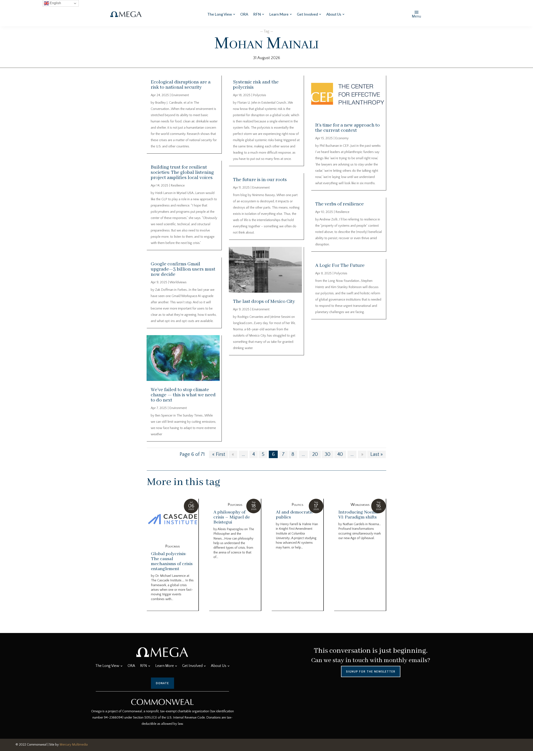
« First (218, 454)
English (55, 3)
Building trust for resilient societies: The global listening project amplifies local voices (182, 172)
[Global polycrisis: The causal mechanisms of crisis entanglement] (172, 519)
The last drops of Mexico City (264, 301)
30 (327, 454)
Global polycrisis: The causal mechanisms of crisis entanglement (172, 561)
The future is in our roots (260, 180)
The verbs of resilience (339, 204)
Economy (342, 138)
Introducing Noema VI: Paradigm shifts (358, 514)
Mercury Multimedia (74, 744)
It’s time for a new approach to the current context (347, 127)
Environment (180, 95)
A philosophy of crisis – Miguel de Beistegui (231, 517)
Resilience (178, 185)
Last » (376, 454)
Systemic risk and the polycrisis (256, 84)
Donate (162, 683)
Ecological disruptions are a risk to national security (180, 84)
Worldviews (178, 282)
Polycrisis (259, 95)
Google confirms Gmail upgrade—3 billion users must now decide (183, 269)
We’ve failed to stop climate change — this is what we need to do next (183, 395)
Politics (297, 505)
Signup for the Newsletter (370, 671)
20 (315, 454)
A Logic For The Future (340, 265)
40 (340, 454)
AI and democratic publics (294, 514)
